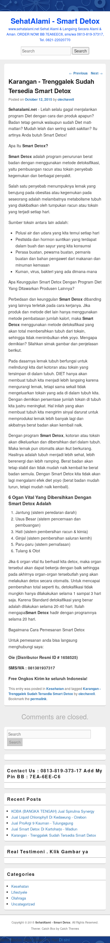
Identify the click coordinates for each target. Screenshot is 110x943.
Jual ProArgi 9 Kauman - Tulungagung (42, 823)
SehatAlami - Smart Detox (55, 21)
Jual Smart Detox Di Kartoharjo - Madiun (44, 829)
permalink (38, 698)
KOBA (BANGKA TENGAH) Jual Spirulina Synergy (52, 811)
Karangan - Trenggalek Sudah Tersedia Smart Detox (54, 691)
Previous (78, 73)
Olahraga (18, 898)
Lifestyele (19, 892)
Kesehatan (55, 688)
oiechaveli (66, 99)
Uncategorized (23, 904)
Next (97, 73)
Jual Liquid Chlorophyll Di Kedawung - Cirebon (48, 817)
